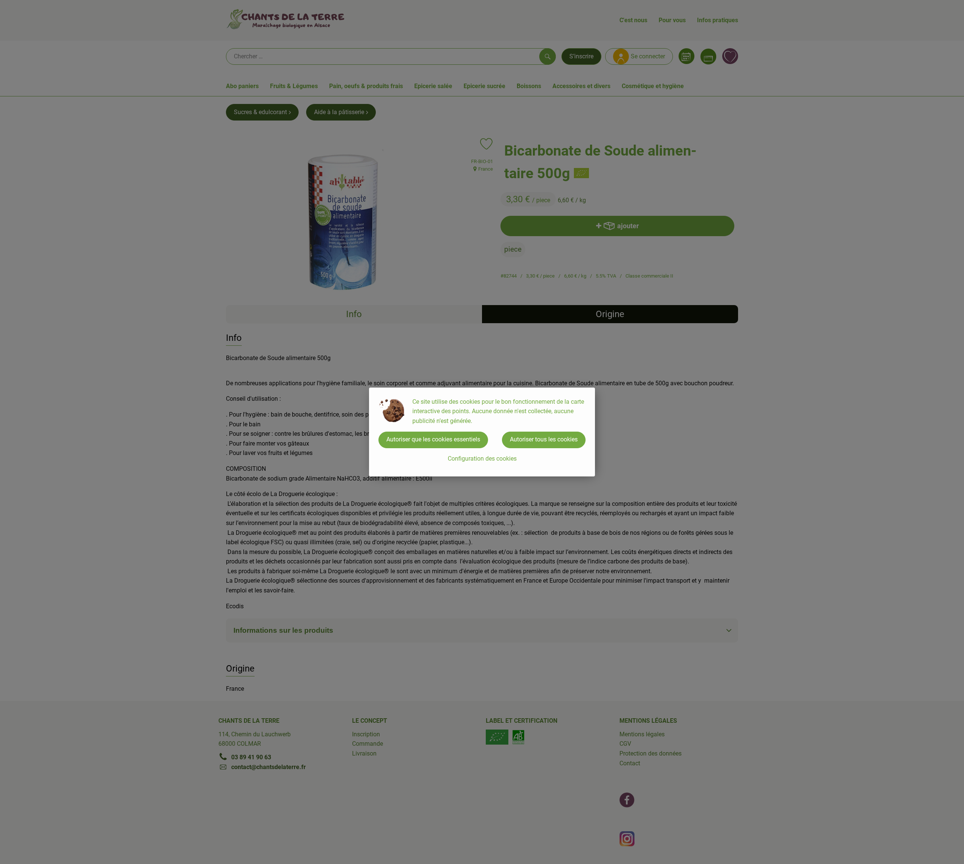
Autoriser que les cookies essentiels (433, 439)
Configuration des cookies (482, 458)
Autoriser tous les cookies (544, 439)
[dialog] (482, 432)
